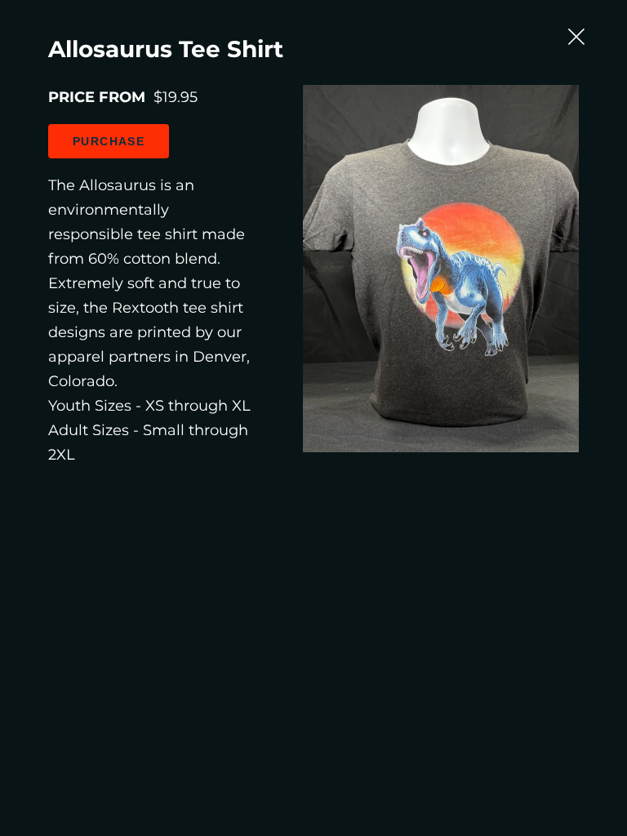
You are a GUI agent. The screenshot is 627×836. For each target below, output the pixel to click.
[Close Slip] (576, 36)
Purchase (109, 141)
